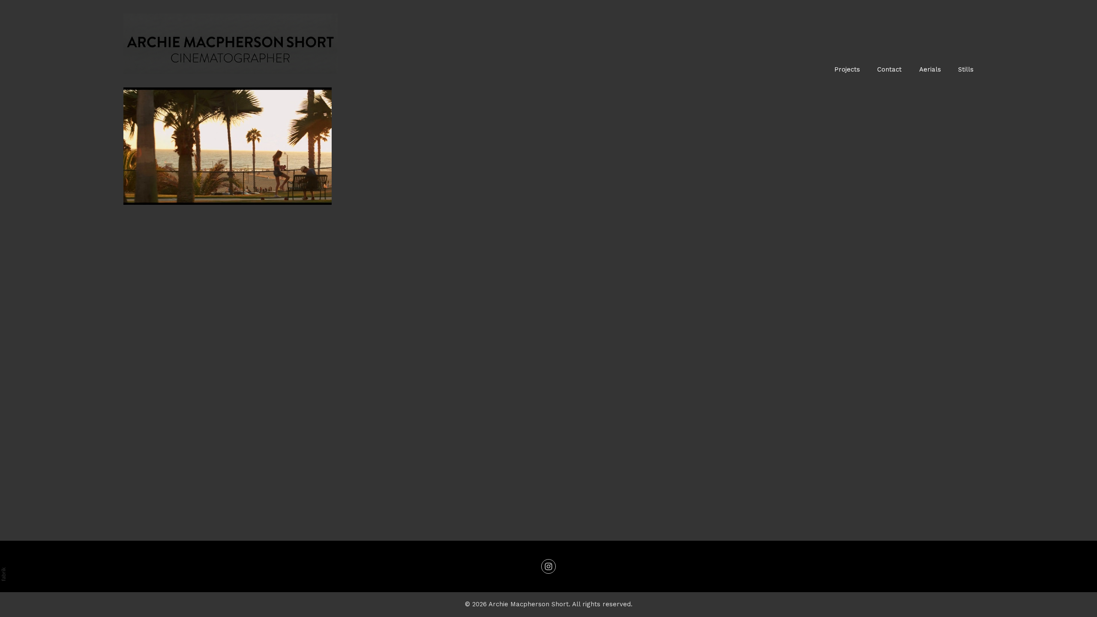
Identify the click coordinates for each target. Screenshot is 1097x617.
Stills (966, 69)
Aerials (930, 69)
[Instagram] (548, 566)
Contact (889, 69)
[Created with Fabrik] (3, 574)
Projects (847, 69)
